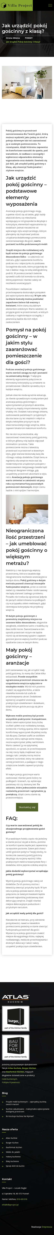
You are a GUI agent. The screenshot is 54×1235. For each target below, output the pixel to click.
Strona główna (13, 38)
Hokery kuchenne (13, 1156)
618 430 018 (22, 1199)
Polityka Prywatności (11, 1082)
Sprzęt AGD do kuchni (15, 1166)
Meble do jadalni (13, 1152)
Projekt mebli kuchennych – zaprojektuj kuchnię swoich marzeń (26, 1103)
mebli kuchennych (9, 1079)
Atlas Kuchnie (14, 1068)
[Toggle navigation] (50, 5)
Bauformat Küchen (15, 1072)
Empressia (47, 1226)
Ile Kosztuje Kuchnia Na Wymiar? (20, 1116)
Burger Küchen (29, 1068)
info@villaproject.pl (10, 1204)
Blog (5, 1093)
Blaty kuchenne (12, 1161)
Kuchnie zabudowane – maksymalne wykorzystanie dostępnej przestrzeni (27, 1110)
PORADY (29, 38)
